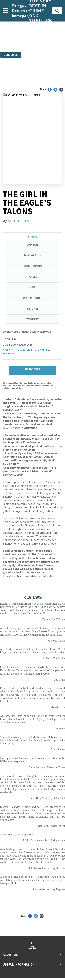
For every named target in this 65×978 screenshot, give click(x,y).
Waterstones (32, 298)
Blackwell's (32, 255)
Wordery (32, 319)
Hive (32, 287)
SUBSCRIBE (11, 55)
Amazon (32, 244)
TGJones (32, 308)
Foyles (32, 276)
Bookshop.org (33, 266)
